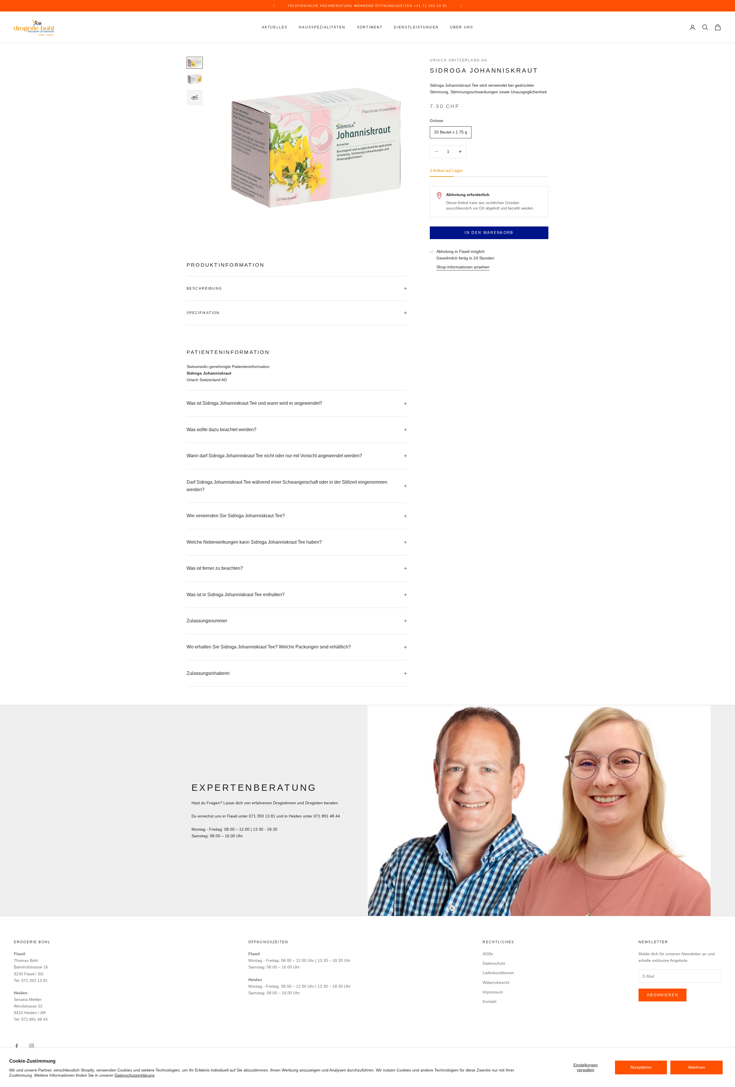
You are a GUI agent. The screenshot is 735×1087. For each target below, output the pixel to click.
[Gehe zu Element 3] (195, 98)
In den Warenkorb (489, 232)
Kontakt (489, 1001)
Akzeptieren (641, 1067)
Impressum (493, 992)
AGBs (488, 954)
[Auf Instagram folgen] (31, 1046)
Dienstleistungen (416, 27)
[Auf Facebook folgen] (17, 1046)
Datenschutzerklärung (134, 1075)
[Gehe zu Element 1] (195, 63)
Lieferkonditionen (498, 972)
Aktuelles (274, 27)
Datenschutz (494, 963)
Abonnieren (662, 995)
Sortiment (369, 27)
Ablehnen (696, 1067)
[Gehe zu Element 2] (195, 79)
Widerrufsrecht (496, 982)
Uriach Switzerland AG (458, 60)
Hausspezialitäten (322, 27)
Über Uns (461, 27)
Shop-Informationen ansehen (463, 267)
